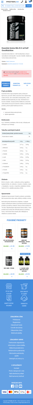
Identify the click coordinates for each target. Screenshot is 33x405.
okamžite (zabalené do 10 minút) (15, 63)
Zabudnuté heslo (16, 325)
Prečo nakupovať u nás (16, 371)
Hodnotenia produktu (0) (16, 84)
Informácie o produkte (6, 84)
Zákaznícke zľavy (16, 330)
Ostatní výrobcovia (10, 61)
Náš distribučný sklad (16, 373)
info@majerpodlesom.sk (24, 402)
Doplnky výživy (12, 9)
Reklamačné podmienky (16, 351)
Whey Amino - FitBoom (9, 268)
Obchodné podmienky (16, 353)
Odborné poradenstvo (16, 348)
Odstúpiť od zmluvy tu (16, 359)
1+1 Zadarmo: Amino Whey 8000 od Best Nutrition (24, 269)
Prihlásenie (16, 320)
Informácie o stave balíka (16, 345)
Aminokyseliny (21, 9)
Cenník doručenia (16, 328)
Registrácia (16, 322)
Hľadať (28, 6)
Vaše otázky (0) (27, 84)
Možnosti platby (16, 333)
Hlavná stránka (4, 9)
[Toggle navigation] (2, 1)
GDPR (16, 356)
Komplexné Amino (7, 10)
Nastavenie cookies (25, 401)
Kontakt (16, 368)
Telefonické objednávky (16, 343)
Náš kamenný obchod (16, 376)
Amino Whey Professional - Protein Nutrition (24, 242)
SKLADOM (5, 246)
